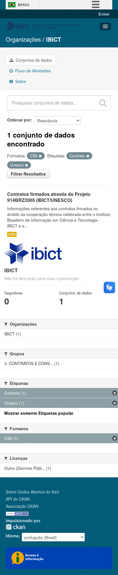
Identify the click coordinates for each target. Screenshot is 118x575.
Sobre (20, 81)
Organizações (23, 39)
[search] (103, 103)
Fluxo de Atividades (32, 71)
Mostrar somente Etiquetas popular (38, 413)
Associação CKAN (22, 506)
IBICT (53, 39)
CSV (11, 234)
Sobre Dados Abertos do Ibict (32, 492)
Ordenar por (19, 120)
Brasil (24, 4)
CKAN (15, 527)
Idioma (12, 536)
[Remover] (40, 156)
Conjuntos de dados (33, 60)
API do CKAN (18, 499)
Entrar (104, 14)
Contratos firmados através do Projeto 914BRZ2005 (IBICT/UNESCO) (49, 197)
